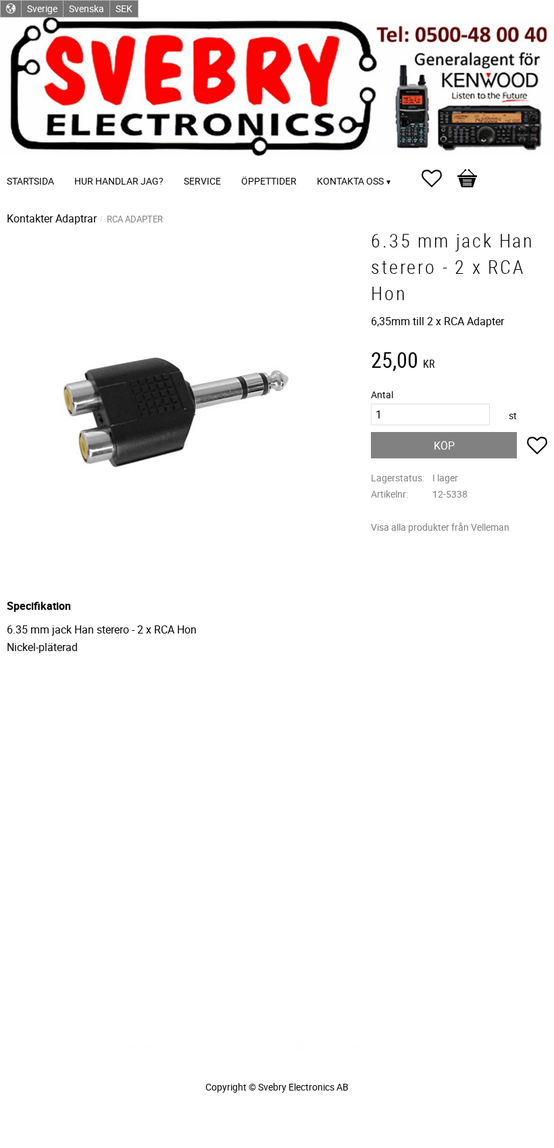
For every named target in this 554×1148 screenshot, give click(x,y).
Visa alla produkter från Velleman (440, 527)
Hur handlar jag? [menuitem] (118, 180)
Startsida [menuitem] (30, 180)
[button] (438, 178)
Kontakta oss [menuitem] (350, 180)
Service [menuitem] (202, 180)
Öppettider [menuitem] (269, 180)
